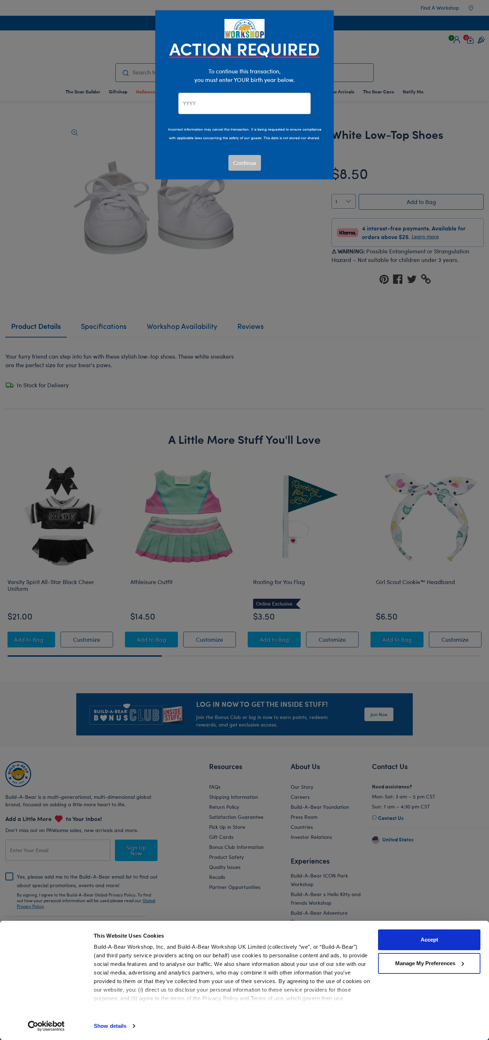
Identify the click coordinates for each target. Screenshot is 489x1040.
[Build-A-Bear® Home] (244, 27)
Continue (244, 162)
